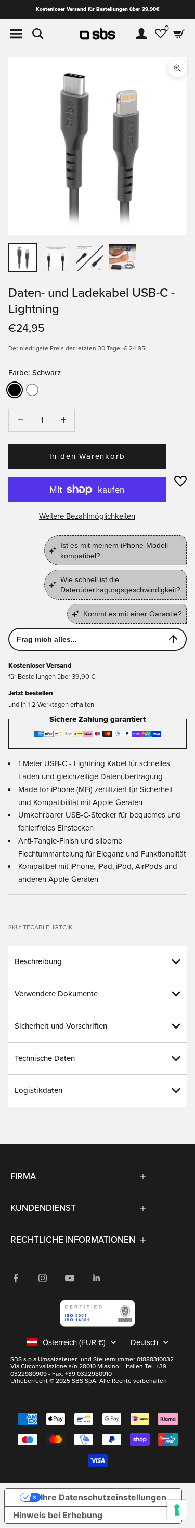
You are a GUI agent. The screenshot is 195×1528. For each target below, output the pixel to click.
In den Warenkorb (87, 456)
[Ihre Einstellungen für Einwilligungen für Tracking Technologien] (177, 1510)
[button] (180, 481)
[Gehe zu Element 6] (122, 257)
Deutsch (144, 1342)
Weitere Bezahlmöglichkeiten (87, 516)
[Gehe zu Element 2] (56, 257)
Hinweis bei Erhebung (57, 1515)
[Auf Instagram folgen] (42, 1278)
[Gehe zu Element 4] (89, 257)
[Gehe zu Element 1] (22, 257)
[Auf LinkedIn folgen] (97, 1278)
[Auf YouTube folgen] (69, 1278)
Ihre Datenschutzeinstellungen (103, 1497)
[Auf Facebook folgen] (15, 1278)
